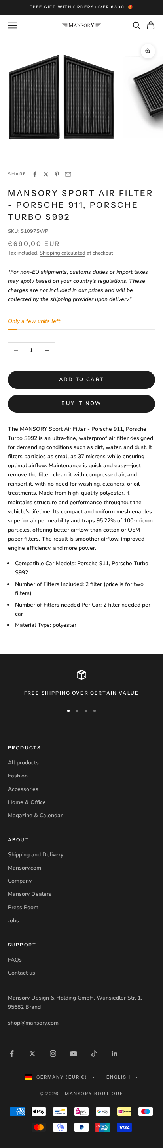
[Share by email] (68, 174)
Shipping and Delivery (35, 854)
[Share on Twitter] (46, 174)
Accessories (23, 789)
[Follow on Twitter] (32, 1054)
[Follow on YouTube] (74, 1054)
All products (23, 762)
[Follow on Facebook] (12, 1054)
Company (20, 881)
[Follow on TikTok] (94, 1054)
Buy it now (81, 403)
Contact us (21, 973)
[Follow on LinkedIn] (115, 1054)
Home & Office (27, 802)
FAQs (15, 960)
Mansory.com (24, 868)
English (118, 1077)
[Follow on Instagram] (53, 1054)
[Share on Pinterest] (57, 174)
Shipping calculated (62, 253)
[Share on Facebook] (35, 174)
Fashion (18, 775)
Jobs (13, 920)
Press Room (23, 907)
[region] (81, 683)
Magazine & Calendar (35, 815)
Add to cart (81, 379)
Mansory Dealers (29, 894)
